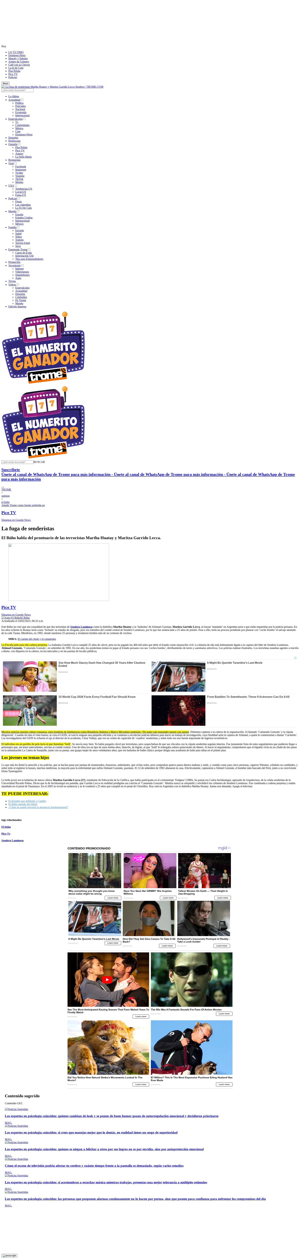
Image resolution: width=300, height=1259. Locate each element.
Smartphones (22, 274)
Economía (20, 112)
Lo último (13, 96)
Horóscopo (14, 140)
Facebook (20, 166)
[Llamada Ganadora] (43, 383)
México (19, 223)
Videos (12, 284)
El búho (6, 826)
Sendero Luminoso (12, 840)
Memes (19, 182)
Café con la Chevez (19, 64)
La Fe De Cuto (23, 207)
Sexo (18, 246)
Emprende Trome (17, 249)
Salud (18, 233)
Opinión (12, 144)
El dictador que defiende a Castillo (27, 801)
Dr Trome (20, 300)
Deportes (13, 137)
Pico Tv (5, 833)
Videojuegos (22, 271)
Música (19, 128)
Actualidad (14, 99)
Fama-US (20, 195)
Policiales (20, 106)
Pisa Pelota (14, 70)
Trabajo (19, 239)
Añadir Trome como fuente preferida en (23, 505)
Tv (16, 122)
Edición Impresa (17, 306)
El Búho (25, 617)
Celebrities (21, 297)
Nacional (20, 109)
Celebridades (22, 125)
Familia (12, 227)
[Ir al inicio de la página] (9, 1256)
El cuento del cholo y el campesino (37, 638)
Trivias (12, 281)
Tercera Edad (22, 242)
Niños (18, 236)
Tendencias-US (23, 188)
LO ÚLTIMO (16, 52)
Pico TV (13, 74)
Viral (11, 163)
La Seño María (23, 156)
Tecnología (14, 265)
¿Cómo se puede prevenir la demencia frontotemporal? (38, 807)
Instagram (20, 169)
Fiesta (18, 201)
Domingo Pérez (17, 55)
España (19, 214)
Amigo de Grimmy (18, 61)
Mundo (12, 211)
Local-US (20, 191)
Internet (19, 268)
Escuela (19, 230)
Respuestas (14, 159)
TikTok (19, 179)
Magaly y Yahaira (18, 58)
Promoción (14, 262)
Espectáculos (15, 118)
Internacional (22, 115)
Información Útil (24, 255)
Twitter (19, 172)
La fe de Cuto (15, 67)
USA (11, 185)
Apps (18, 278)
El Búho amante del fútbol (22, 804)
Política (19, 102)
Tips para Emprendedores (29, 258)
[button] (39, 461)
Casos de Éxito (23, 252)
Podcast (12, 77)
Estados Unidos (23, 217)
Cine (17, 131)
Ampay (19, 153)
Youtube (19, 175)
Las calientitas (23, 204)
